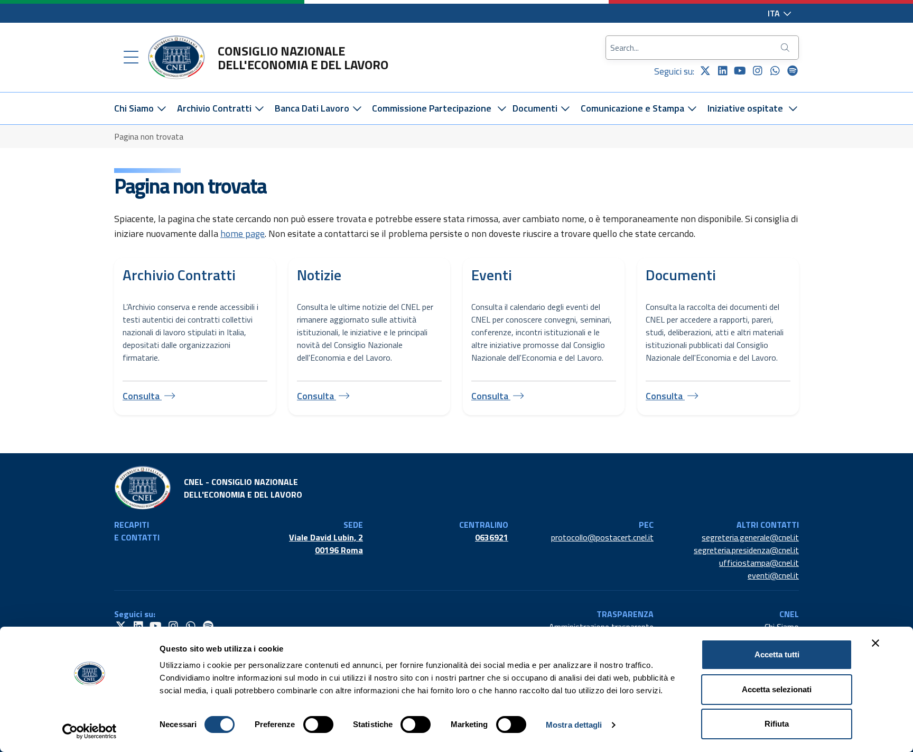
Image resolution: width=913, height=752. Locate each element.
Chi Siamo (135, 108)
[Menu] (131, 57)
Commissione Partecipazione (431, 108)
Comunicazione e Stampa (633, 108)
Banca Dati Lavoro (313, 108)
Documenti (536, 108)
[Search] (786, 47)
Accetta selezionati (777, 689)
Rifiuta (777, 723)
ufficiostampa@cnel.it (759, 562)
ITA (775, 13)
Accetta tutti (776, 654)
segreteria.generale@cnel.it (750, 537)
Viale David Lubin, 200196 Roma (326, 543)
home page (242, 233)
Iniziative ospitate (745, 108)
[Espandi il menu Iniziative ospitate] (793, 108)
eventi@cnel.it (773, 575)
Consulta (142, 396)
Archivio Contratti (215, 108)
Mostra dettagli (574, 724)
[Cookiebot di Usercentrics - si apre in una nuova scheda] (89, 731)
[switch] (318, 724)
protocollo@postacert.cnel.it (602, 537)
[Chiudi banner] (875, 643)
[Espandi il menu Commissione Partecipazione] (502, 108)
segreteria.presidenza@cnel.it (746, 550)
